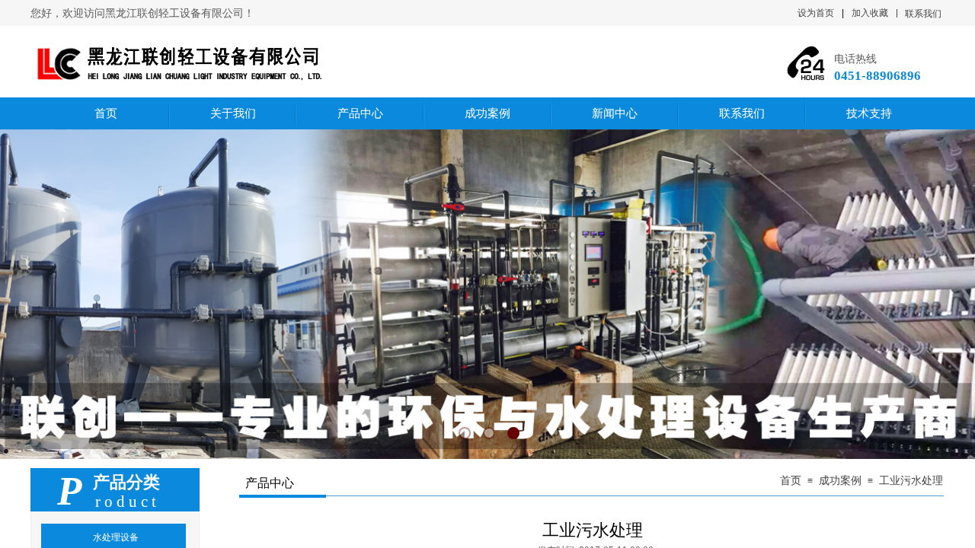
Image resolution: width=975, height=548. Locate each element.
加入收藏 (870, 13)
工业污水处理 (911, 480)
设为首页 (816, 13)
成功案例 (840, 480)
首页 (790, 480)
